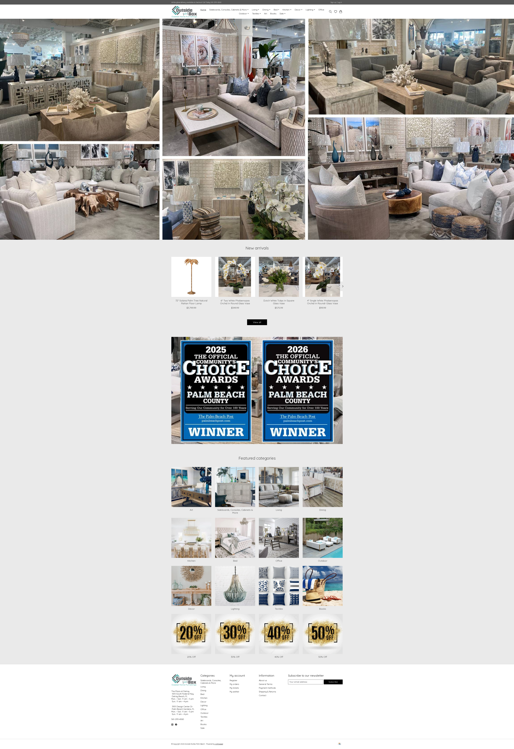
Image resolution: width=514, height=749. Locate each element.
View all (257, 322)
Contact (262, 695)
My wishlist (234, 691)
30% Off (235, 656)
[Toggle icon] (330, 11)
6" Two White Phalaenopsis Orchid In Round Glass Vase (235, 302)
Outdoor (322, 560)
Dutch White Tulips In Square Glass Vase (278, 302)
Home (203, 9)
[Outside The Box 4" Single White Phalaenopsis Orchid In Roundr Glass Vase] (323, 277)
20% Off (191, 656)
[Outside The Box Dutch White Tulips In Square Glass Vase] (279, 277)
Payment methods (267, 688)
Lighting (235, 608)
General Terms (265, 684)
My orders (234, 684)
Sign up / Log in (336, 2)
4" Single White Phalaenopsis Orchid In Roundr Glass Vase (322, 302)
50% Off (322, 656)
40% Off (279, 656)
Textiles (279, 608)
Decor (191, 608)
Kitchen (191, 560)
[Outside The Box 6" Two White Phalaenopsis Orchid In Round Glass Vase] (235, 277)
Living (279, 509)
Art (265, 13)
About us (263, 680)
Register (233, 680)
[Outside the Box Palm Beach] (184, 11)
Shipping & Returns (267, 691)
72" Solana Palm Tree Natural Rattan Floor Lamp (191, 302)
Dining (322, 509)
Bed (235, 560)
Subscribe (333, 682)
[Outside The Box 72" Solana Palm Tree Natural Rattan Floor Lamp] (191, 277)
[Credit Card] (339, 744)
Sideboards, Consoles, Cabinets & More (235, 511)
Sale (203, 728)
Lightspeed (219, 744)
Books (273, 13)
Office (321, 9)
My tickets (234, 688)
